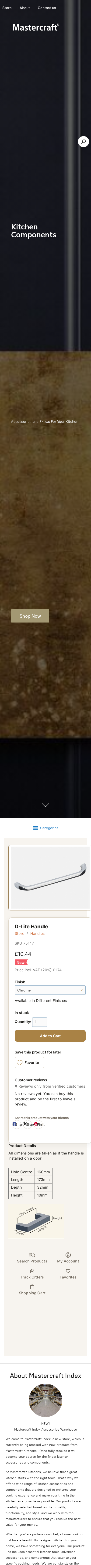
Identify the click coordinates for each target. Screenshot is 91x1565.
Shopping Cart (32, 1293)
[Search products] (83, 141)
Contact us (47, 8)
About (25, 8)
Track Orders (32, 1277)
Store (19, 933)
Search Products (32, 1261)
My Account (68, 1261)
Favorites (68, 1277)
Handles (37, 933)
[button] (29, 1062)
